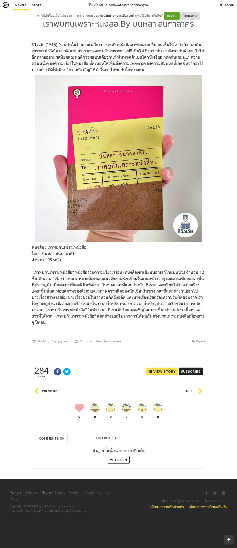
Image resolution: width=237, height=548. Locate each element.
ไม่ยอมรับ (190, 16)
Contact (104, 492)
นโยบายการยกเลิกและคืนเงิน (208, 507)
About (89, 492)
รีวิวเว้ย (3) (95, 5)
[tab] (51, 438)
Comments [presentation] (51, 438)
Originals (31, 492)
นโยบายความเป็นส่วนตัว (119, 15)
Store (36, 5)
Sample (60, 492)
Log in (120, 460)
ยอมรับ (172, 16)
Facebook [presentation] (106, 439)
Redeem (75, 492)
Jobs (13, 498)
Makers (20, 5)
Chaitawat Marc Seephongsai (127, 5)
